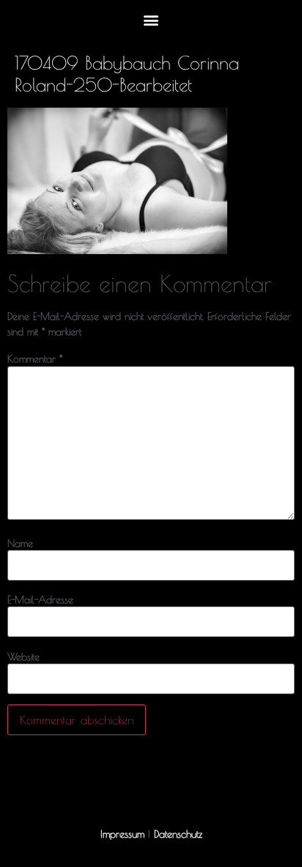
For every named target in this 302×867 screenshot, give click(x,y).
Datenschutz (178, 834)
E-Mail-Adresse (40, 600)
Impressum (122, 834)
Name (20, 543)
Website (23, 657)
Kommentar (34, 359)
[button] (151, 19)
